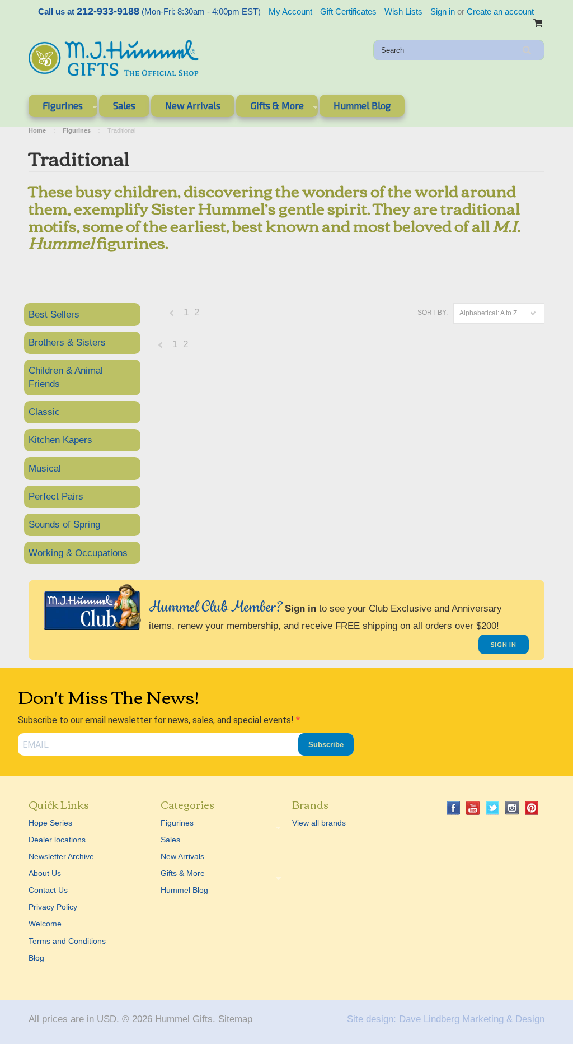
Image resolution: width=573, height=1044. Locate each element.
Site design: (371, 1019)
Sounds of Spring (64, 524)
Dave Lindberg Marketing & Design (471, 1019)
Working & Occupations (78, 553)
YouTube (473, 808)
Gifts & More (269, 107)
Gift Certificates (348, 11)
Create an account (500, 11)
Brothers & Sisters (67, 342)
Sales (124, 105)
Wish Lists (403, 11)
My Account (290, 11)
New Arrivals (192, 105)
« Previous (171, 315)
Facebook (454, 808)
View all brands (319, 822)
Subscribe (326, 744)
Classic (44, 412)
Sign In (503, 644)
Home (37, 130)
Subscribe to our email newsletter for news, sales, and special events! (157, 720)
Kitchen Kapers (60, 440)
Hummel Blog (362, 105)
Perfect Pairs (56, 496)
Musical (45, 468)
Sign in (442, 11)
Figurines (56, 107)
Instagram (512, 808)
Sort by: (432, 312)
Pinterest (532, 808)
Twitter (493, 808)
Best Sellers (54, 314)
